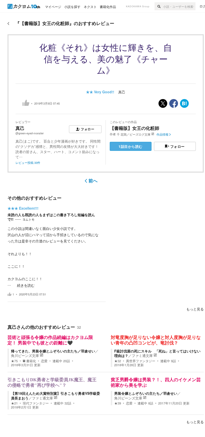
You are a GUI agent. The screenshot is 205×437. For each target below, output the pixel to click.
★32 (117, 361)
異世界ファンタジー (140, 361)
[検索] (158, 6)
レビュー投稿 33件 (28, 163)
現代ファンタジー (36, 403)
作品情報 (162, 134)
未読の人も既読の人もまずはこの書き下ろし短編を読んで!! (51, 217)
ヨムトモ (28, 219)
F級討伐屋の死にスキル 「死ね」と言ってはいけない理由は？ (157, 353)
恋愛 (44, 361)
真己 (121, 91)
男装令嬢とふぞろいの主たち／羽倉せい (145, 393)
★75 (14, 361)
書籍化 (31, 361)
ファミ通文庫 (142, 355)
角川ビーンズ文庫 (25, 355)
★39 (117, 403)
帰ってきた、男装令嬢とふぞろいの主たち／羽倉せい (53, 350)
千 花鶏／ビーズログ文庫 (133, 134)
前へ (93, 180)
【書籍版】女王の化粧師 (134, 128)
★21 (14, 403)
